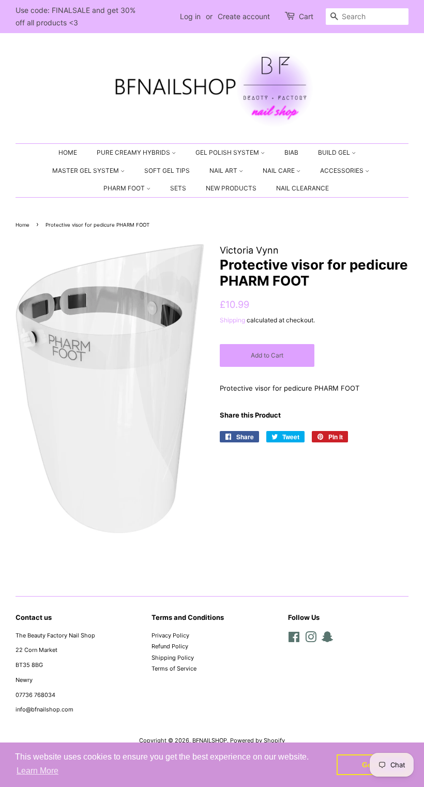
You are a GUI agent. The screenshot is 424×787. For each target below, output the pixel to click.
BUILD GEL (335, 152)
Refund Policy (170, 646)
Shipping (232, 320)
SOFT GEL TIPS (167, 170)
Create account (244, 16)
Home (22, 225)
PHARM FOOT (124, 188)
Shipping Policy (173, 657)
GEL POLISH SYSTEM (228, 152)
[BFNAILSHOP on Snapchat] (327, 639)
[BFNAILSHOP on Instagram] (310, 639)
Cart (306, 16)
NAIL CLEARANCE (302, 188)
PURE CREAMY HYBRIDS (134, 152)
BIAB (291, 152)
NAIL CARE (279, 170)
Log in (190, 16)
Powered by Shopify (257, 740)
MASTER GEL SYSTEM (86, 170)
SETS (178, 188)
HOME (67, 152)
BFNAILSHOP (209, 740)
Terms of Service (174, 668)
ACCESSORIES (342, 170)
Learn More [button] (37, 770)
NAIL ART (224, 170)
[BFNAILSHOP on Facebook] (294, 639)
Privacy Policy (170, 635)
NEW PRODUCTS (231, 188)
